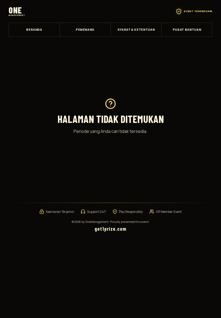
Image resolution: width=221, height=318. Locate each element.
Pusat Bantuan (187, 29)
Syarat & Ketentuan (136, 29)
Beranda (34, 29)
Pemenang (85, 29)
